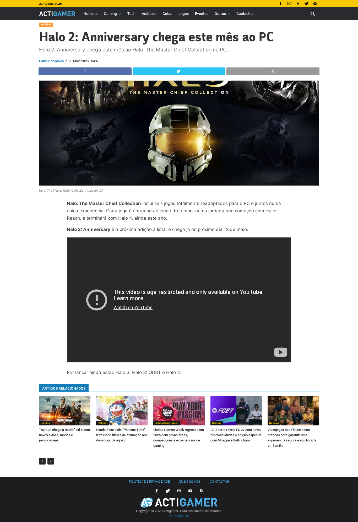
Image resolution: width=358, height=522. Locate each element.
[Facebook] (280, 3)
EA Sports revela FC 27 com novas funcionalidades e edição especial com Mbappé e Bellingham (236, 435)
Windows (46, 24)
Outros (220, 14)
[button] (312, 15)
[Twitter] (306, 3)
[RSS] (298, 3)
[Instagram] (289, 3)
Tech (131, 14)
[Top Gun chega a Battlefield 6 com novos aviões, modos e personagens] (64, 410)
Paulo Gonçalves (51, 61)
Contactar (219, 481)
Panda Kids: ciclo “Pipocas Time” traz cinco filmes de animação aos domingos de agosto (122, 435)
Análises (149, 14)
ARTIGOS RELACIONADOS (63, 388)
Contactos (244, 14)
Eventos (201, 14)
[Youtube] (315, 3)
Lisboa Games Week (166, 422)
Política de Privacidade (149, 481)
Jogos (183, 14)
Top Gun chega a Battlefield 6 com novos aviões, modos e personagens (64, 435)
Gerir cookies (179, 516)
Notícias (90, 14)
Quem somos (190, 481)
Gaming (110, 14)
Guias (167, 14)
